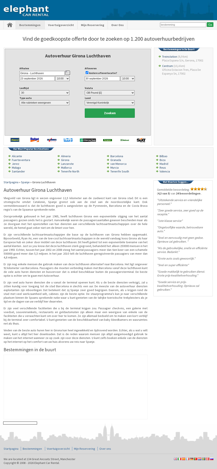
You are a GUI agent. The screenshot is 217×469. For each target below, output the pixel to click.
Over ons (117, 25)
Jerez (15, 164)
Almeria (66, 156)
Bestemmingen (30, 25)
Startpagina (11, 449)
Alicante (17, 156)
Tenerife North (70, 171)
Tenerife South (119, 171)
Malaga (16, 167)
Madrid (164, 164)
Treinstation (169, 56)
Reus (163, 167)
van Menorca (118, 164)
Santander (18, 171)
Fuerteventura (21, 160)
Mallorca (66, 167)
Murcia (114, 167)
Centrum (167, 66)
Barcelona (116, 156)
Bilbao (163, 156)
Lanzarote (67, 164)
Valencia (165, 171)
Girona (65, 160)
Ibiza (163, 160)
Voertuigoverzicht (61, 25)
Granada (115, 160)
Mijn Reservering (92, 25)
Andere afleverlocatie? (103, 73)
